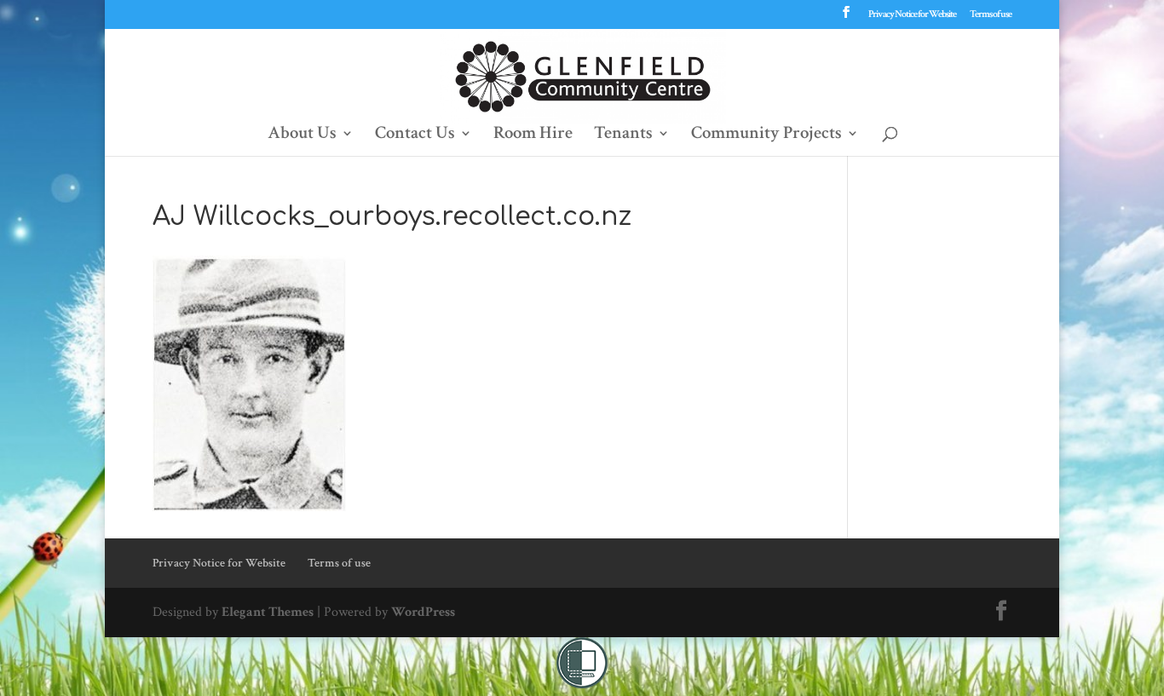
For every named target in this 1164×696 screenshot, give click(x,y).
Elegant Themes (268, 612)
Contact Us (415, 135)
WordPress (423, 612)
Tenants (623, 135)
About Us (302, 135)
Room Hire (533, 135)
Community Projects (766, 135)
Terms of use (990, 14)
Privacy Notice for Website (912, 14)
